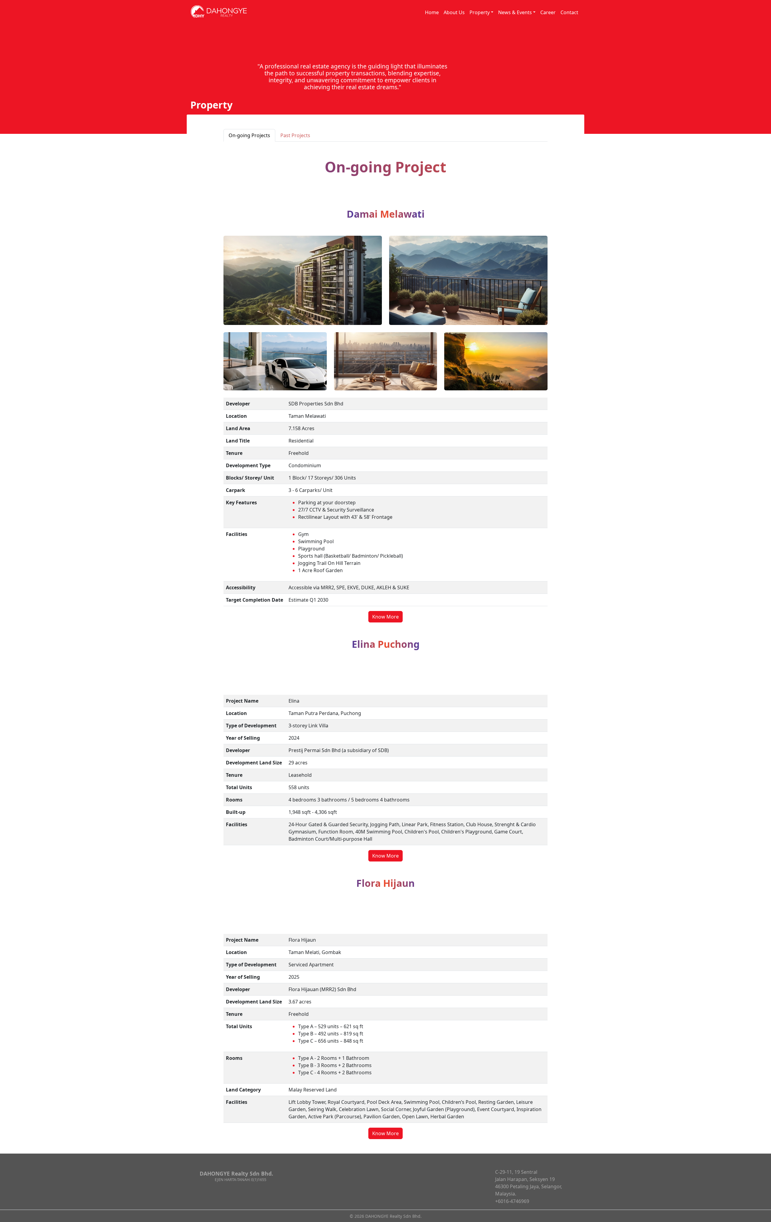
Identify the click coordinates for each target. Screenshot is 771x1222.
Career (548, 12)
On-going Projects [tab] (249, 135)
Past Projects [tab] (295, 135)
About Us (454, 12)
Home (432, 12)
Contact (569, 12)
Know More (385, 616)
